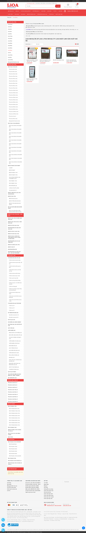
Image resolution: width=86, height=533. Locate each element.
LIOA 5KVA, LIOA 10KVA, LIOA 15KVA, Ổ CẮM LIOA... (46, 3)
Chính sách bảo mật (48, 498)
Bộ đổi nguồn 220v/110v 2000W (32, 487)
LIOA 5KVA (40, 529)
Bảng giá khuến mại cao (12, 485)
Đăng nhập (66, 6)
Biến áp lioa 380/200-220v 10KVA (32, 489)
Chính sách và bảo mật (12, 489)
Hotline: (72, 11)
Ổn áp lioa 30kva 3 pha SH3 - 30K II (33, 484)
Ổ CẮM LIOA (35, 529)
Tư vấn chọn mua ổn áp (26, 11)
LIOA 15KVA (57, 529)
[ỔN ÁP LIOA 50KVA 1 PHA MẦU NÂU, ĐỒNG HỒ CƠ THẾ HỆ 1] (45, 53)
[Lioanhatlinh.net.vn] (15, 5)
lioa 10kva (17, 14)
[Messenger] (83, 528)
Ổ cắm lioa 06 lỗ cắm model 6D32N (33, 490)
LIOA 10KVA (51, 529)
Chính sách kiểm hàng (48, 495)
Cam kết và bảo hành (11, 487)
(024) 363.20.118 (67, 505)
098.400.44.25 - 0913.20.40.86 (54, 505)
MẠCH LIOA (29, 529)
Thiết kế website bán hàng (32, 532)
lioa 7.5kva (10, 14)
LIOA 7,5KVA (46, 529)
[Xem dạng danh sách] (78, 44)
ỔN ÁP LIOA (12, 529)
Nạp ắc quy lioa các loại (30, 492)
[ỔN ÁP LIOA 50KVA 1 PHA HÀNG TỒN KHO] (32, 72)
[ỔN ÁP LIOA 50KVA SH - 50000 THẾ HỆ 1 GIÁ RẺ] (72, 53)
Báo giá (17, 11)
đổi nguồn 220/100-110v (42, 14)
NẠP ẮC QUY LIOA (75, 529)
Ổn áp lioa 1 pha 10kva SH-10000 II (33, 482)
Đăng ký (70, 6)
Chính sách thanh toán (48, 490)
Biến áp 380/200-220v (31, 14)
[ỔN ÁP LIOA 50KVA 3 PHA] (59, 53)
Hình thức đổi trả (47, 492)
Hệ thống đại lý (36, 11)
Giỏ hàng (46, 487)
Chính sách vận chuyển (49, 496)
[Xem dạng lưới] (75, 44)
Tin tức (55, 11)
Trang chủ (11, 11)
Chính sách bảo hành (48, 493)
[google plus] (78, 1)
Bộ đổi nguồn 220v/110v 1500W (32, 485)
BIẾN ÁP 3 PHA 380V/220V (21, 529)
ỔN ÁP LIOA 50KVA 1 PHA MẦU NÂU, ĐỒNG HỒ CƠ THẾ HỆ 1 (45, 61)
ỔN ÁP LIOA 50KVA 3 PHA (58, 60)
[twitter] (74, 1)
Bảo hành (49, 11)
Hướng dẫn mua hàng (48, 489)
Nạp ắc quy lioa (59, 14)
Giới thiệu (9, 482)
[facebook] (76, 1)
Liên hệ (8, 490)
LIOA (8, 529)
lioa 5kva (60, 11)
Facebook (66, 481)
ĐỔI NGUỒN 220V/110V (65, 529)
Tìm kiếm (46, 482)
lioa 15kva (23, 14)
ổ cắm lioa (51, 14)
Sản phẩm (43, 11)
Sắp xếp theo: (28, 44)
